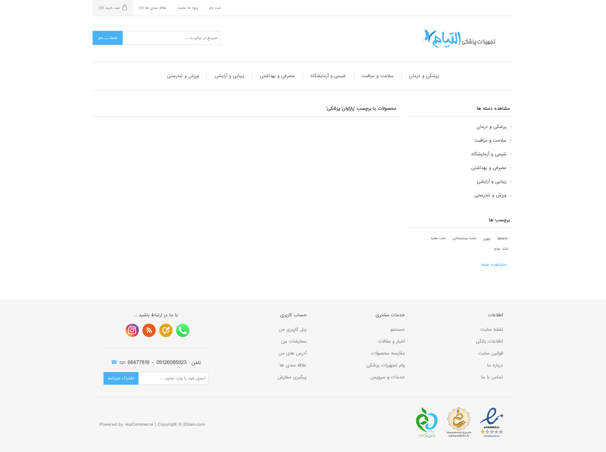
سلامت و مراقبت (377, 76)
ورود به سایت (187, 8)
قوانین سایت (490, 353)
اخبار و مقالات (391, 341)
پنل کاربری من (293, 329)
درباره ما (495, 365)
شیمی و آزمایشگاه (328, 76)
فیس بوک (182, 330)
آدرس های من (292, 353)
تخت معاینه (438, 238)
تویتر (166, 330)
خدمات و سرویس (387, 377)
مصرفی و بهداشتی (277, 76)
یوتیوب (132, 330)
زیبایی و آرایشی (229, 76)
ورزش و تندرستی (183, 76)
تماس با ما (492, 377)
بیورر (487, 238)
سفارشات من (294, 341)
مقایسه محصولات (388, 353)
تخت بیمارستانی (464, 238)
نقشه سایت (491, 329)
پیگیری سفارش (292, 377)
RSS (149, 330)
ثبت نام (215, 8)
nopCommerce (139, 424)
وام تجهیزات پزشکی (385, 365)
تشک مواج (501, 249)
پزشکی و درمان (424, 76)
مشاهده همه (493, 264)
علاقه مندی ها (293, 365)
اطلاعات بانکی (489, 341)
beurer (503, 238)
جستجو (397, 329)
